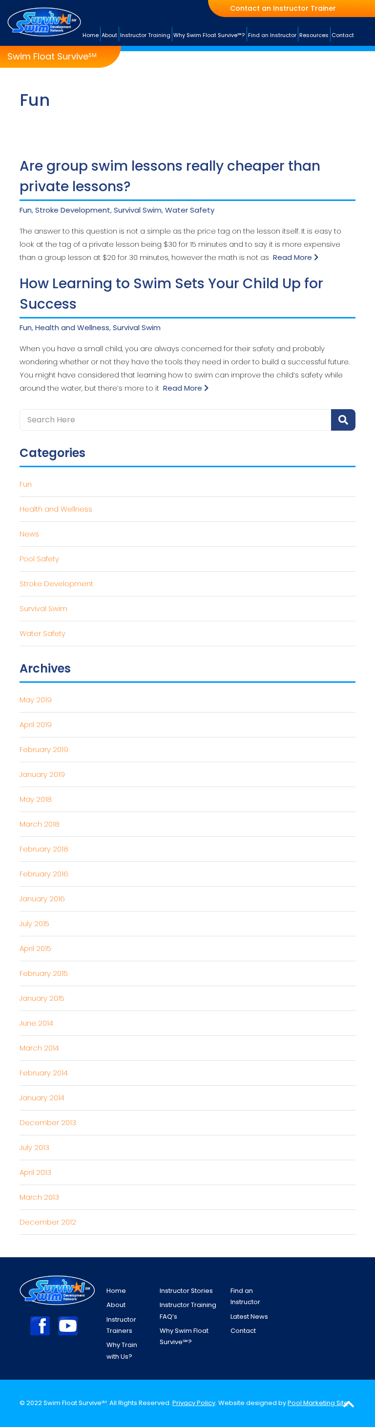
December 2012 (48, 1222)
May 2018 (36, 799)
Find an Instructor (245, 1296)
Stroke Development (72, 210)
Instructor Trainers (121, 1325)
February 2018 (44, 849)
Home (116, 1290)
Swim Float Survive (52, 56)
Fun (26, 210)
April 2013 (35, 1172)
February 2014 (44, 1073)
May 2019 (36, 699)
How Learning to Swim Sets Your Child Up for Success (171, 294)
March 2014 (39, 1048)
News (29, 534)
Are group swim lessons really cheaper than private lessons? (170, 176)
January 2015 (42, 998)
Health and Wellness (72, 327)
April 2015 (35, 948)
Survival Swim (138, 210)
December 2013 (48, 1122)
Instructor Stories (186, 1290)
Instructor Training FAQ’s (188, 1310)
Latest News (249, 1316)
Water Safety (189, 210)
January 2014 (42, 1097)
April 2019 (36, 724)
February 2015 (44, 973)
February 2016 (44, 874)
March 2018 (40, 824)
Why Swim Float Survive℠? (184, 1336)
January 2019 (42, 774)
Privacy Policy (193, 1402)
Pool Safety (39, 559)
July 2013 (34, 1147)
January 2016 (42, 898)
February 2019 (44, 749)
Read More (293, 257)
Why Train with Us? (121, 1350)
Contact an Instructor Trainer (283, 8)
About (115, 1304)
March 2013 (39, 1197)
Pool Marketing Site (318, 1402)
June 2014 (36, 1023)
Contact (243, 1330)
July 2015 (34, 923)
